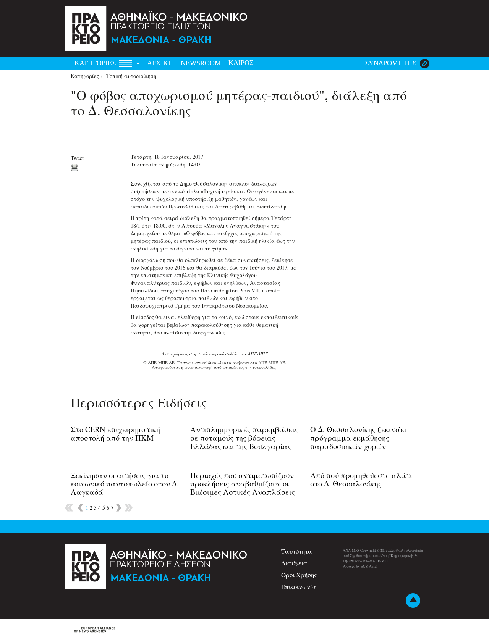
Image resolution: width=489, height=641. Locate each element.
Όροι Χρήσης (299, 574)
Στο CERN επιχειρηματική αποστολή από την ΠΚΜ (115, 433)
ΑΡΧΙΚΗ (160, 63)
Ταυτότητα (296, 551)
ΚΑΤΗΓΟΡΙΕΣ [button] (96, 63)
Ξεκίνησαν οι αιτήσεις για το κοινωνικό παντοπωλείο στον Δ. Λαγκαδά (125, 483)
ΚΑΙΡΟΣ (240, 62)
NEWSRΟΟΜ (201, 63)
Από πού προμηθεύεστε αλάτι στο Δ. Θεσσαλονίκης (361, 479)
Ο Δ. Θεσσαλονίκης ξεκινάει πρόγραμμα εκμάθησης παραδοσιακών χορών (358, 437)
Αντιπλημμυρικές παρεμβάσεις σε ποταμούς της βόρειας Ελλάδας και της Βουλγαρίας (244, 437)
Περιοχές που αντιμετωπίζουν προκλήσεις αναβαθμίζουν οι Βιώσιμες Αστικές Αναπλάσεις (242, 483)
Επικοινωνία (298, 586)
